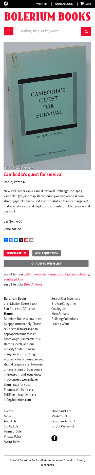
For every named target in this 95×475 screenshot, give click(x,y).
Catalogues (58, 309)
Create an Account (63, 421)
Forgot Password (62, 426)
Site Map (69, 460)
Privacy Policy (13, 436)
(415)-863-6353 (23, 390)
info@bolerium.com (17, 400)
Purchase (14, 253)
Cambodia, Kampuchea (48, 274)
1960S (27, 274)
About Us (10, 421)
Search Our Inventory (65, 298)
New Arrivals (60, 314)
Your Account (64, 3)
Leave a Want (60, 324)
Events (8, 411)
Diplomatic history (77, 274)
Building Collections (64, 319)
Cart (87, 3)
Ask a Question (47, 253)
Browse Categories (63, 304)
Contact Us (11, 426)
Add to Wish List (48, 263)
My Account (59, 416)
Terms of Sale (13, 431)
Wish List (42, 3)
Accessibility (12, 441)
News (7, 416)
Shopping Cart (61, 411)
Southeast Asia (13, 279)
